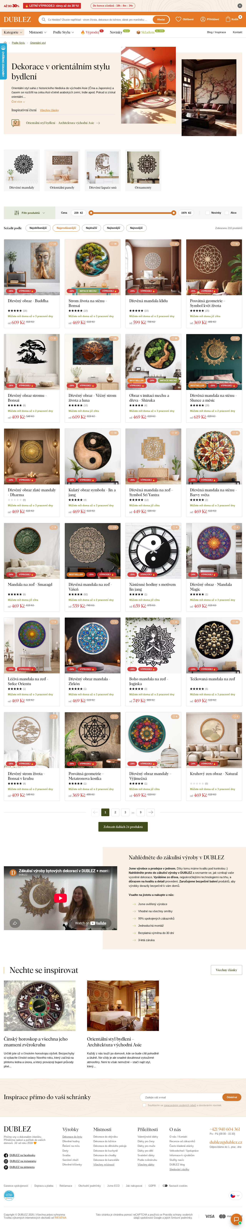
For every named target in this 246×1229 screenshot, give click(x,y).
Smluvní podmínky (181, 1217)
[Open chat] (236, 1219)
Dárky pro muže (146, 1146)
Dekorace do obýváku (105, 1136)
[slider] (91, 212)
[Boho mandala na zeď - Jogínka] (153, 645)
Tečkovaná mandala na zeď (212, 678)
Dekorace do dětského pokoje (109, 1146)
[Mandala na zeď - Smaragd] (32, 551)
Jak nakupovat (134, 1185)
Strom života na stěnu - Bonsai (88, 303)
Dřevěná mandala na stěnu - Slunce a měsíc (213, 398)
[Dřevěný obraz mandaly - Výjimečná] (153, 740)
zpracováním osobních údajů (180, 1105)
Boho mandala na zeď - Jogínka (148, 681)
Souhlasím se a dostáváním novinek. (185, 1105)
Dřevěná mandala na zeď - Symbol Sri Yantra (151, 492)
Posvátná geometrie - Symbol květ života (207, 303)
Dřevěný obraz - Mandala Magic (211, 587)
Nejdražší (91, 228)
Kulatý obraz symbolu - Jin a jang (92, 492)
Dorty (65, 1150)
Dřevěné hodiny (71, 1141)
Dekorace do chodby (104, 1155)
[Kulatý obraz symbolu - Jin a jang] (93, 456)
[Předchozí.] (95, 812)
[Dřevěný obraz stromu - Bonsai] (32, 362)
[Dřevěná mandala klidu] (153, 267)
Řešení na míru (71, 1146)
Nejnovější (136, 228)
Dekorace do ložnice (104, 1141)
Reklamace (66, 1185)
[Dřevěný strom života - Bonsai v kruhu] (32, 740)
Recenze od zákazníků (182, 1141)
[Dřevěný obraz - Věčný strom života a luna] (93, 362)
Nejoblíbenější (38, 228)
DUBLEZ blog (177, 1164)
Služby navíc (177, 1160)
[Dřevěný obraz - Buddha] (32, 267)
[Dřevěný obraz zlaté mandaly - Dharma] (32, 456)
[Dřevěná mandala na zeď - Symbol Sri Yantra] (153, 456)
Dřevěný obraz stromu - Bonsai (27, 398)
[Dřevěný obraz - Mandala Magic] (214, 551)
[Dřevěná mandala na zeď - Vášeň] (93, 551)
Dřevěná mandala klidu (148, 300)
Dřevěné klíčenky (72, 1164)
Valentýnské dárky (148, 1136)
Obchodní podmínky (89, 1185)
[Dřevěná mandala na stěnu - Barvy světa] (214, 456)
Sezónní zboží (70, 1160)
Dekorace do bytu (72, 1136)
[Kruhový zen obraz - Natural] (214, 740)
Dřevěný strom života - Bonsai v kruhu (26, 776)
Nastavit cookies (178, 1185)
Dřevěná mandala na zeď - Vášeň (90, 587)
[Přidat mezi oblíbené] (55, 433)
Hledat (161, 19)
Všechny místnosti (103, 1164)
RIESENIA (60, 1217)
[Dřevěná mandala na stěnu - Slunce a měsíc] (214, 362)
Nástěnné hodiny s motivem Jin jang (152, 587)
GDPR (152, 1185)
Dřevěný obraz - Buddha (28, 300)
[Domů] (5, 43)
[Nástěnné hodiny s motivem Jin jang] (153, 551)
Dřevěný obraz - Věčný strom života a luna (92, 398)
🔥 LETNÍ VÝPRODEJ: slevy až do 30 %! (52, 5)
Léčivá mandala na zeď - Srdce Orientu (28, 681)
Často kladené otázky (182, 1146)
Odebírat (232, 1097)
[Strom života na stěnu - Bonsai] (93, 267)
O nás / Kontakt (178, 1136)
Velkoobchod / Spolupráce (184, 1150)
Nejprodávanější (66, 228)
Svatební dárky (146, 1155)
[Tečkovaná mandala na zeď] (214, 645)
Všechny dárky (146, 1164)
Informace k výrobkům (182, 1155)
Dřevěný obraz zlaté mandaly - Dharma (32, 492)
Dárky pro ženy (146, 1141)
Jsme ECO (113, 1185)
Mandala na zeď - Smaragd (30, 584)
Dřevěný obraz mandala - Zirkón (89, 681)
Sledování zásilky (179, 1169)
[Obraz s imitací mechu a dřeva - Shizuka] (153, 362)
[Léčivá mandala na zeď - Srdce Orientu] (32, 645)
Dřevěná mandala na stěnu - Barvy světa (213, 492)
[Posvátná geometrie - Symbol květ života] (214, 267)
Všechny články (49, 110)
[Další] (151, 812)
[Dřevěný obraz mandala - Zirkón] (93, 645)
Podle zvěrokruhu (147, 1160)
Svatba (66, 1155)
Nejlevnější (113, 228)
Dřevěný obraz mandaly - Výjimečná (150, 776)
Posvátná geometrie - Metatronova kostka (86, 776)
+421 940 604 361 (225, 1129)
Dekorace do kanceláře (106, 1160)
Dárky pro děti (145, 1150)
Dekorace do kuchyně (105, 1150)
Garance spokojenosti (16, 1185)
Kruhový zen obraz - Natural (214, 773)
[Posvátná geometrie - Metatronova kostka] (93, 740)
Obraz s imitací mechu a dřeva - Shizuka (149, 398)
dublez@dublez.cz (226, 1142)
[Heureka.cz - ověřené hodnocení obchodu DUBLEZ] (9, 1195)
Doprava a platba (43, 1185)
